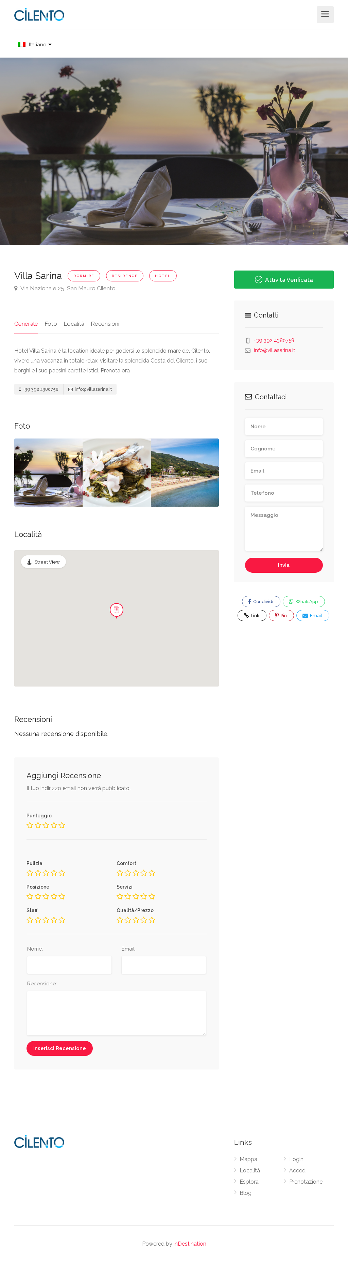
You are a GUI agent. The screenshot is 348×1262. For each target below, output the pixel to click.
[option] (117, 472)
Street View (47, 562)
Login (296, 1159)
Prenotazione (306, 1182)
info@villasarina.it (93, 389)
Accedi (298, 1170)
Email (315, 615)
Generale (26, 323)
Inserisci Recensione (59, 1048)
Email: (129, 949)
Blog (245, 1193)
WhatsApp (306, 601)
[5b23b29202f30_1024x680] (48, 472)
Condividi (262, 601)
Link (251, 614)
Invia (284, 565)
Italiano (38, 44)
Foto (51, 323)
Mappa (248, 1159)
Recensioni (105, 323)
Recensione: (42, 984)
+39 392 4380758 (40, 389)
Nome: (35, 949)
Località (74, 323)
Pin (283, 615)
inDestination (190, 1244)
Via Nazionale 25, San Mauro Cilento (67, 288)
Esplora (249, 1182)
